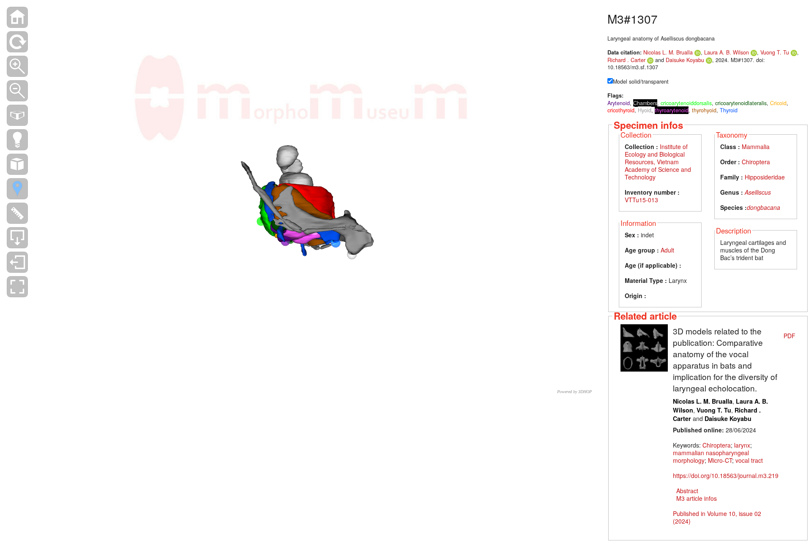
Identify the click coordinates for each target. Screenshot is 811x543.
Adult (667, 250)
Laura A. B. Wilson (726, 52)
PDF (789, 335)
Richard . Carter (626, 60)
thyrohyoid (704, 110)
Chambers (645, 103)
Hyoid (644, 110)
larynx (742, 445)
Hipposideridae (765, 177)
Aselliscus (758, 192)
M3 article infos (696, 498)
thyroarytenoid (672, 110)
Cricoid (778, 103)
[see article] (644, 347)
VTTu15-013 (641, 199)
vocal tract (749, 460)
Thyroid (729, 110)
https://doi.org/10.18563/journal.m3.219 (725, 475)
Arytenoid (618, 103)
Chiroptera (756, 161)
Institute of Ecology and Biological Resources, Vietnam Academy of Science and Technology (658, 161)
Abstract (687, 490)
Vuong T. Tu (774, 52)
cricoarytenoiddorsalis (686, 103)
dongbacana (763, 207)
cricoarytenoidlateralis (741, 103)
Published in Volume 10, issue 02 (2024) (717, 517)
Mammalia (756, 146)
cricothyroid (620, 110)
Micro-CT (720, 460)
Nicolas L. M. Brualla (668, 52)
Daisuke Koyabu (685, 60)
